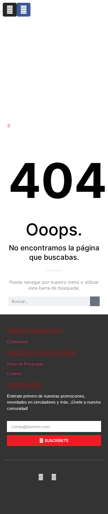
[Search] (95, 301)
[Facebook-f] (41, 477)
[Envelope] (67, 477)
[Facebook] (23, 10)
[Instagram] (10, 10)
